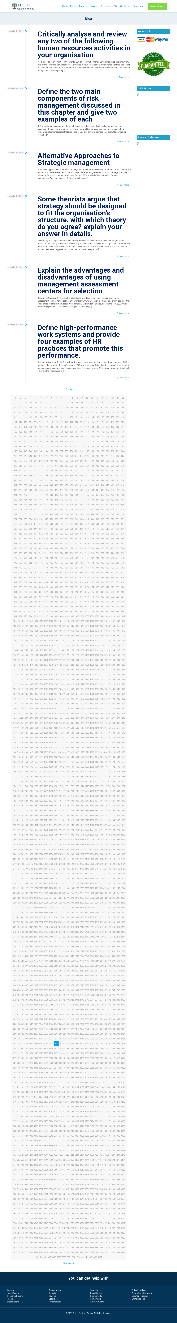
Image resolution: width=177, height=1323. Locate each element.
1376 (71, 699)
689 (46, 548)
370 (102, 475)
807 (87, 572)
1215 (36, 665)
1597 (77, 747)
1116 (92, 640)
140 (51, 427)
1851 (25, 805)
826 (71, 577)
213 (87, 441)
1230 (112, 665)
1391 (36, 703)
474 (71, 500)
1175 (56, 655)
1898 (41, 815)
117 (46, 422)
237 (97, 446)
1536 (102, 733)
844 (51, 582)
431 (76, 490)
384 (61, 480)
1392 (41, 703)
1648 (112, 757)
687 (35, 548)
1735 (107, 776)
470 (51, 500)
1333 (77, 689)
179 (25, 436)
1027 (87, 621)
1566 (30, 742)
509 (25, 509)
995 (35, 616)
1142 (112, 645)
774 (30, 568)
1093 (87, 636)
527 (117, 509)
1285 (56, 679)
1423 (87, 708)
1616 (61, 752)
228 (51, 446)
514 (51, 509)
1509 (77, 728)
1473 (117, 718)
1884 (82, 810)
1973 (87, 830)
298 (71, 461)
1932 (102, 820)
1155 (66, 650)
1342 (123, 689)
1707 (77, 771)
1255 (15, 674)
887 (46, 592)
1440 (61, 713)
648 (61, 538)
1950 (82, 825)
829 (87, 577)
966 (112, 606)
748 (122, 558)
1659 (56, 762)
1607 (15, 752)
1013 (15, 621)
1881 (66, 810)
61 (97, 407)
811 (107, 572)
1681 (56, 767)
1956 (112, 825)
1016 (30, 621)
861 (25, 587)
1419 (66, 708)
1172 (41, 655)
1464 (71, 718)
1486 (71, 723)
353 (15, 475)
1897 (36, 815)
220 (122, 441)
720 (92, 553)
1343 (15, 694)
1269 (87, 674)
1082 (30, 636)
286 (122, 456)
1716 (123, 771)
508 (20, 509)
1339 (107, 689)
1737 (117, 776)
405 (56, 485)
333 (25, 470)
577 (35, 524)
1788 (41, 791)
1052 (102, 626)
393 (107, 480)
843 (46, 582)
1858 (61, 805)
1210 (123, 660)
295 (56, 461)
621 (35, 534)
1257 (25, 674)
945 (117, 602)
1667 (97, 762)
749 (15, 563)
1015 (25, 621)
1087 (56, 636)
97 (56, 417)
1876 (41, 810)
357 (35, 475)
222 (20, 446)
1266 (71, 674)
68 (20, 412)
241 (117, 446)
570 (112, 519)
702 (112, 548)
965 (107, 606)
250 (51, 451)
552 (20, 519)
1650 (123, 757)
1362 (112, 694)
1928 (82, 820)
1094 (92, 636)
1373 (56, 699)
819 (35, 577)
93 (36, 417)
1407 (117, 703)
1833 (46, 801)
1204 (92, 660)
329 (117, 466)
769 (117, 563)
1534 (92, 733)
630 (82, 534)
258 (92, 451)
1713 (107, 771)
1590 (41, 747)
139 (46, 427)
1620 (82, 752)
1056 (123, 626)
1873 (25, 810)
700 (102, 548)
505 (117, 504)
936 (71, 602)
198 (122, 436)
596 (20, 529)
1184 (102, 655)
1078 (123, 631)
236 (92, 446)
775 (35, 568)
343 (76, 470)
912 (61, 597)
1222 (71, 665)
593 (117, 524)
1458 (41, 718)
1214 (30, 665)
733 (46, 558)
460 (112, 495)
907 (35, 597)
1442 (71, 713)
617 (15, 534)
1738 (123, 776)
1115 (87, 640)
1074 (102, 631)
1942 (41, 825)
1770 (61, 786)
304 (102, 461)
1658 (51, 762)
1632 (30, 757)
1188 (123, 655)
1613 (46, 752)
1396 (61, 703)
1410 (20, 708)
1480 (41, 723)
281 (97, 456)
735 (56, 558)
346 (92, 470)
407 (66, 485)
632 (92, 534)
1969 (66, 830)
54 (61, 407)
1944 (51, 825)
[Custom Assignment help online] (23, 6)
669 (56, 543)
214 (92, 441)
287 (15, 461)
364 (71, 475)
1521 (25, 733)
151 (107, 427)
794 (20, 572)
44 (123, 402)
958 (71, 606)
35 (77, 402)
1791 (56, 791)
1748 (61, 781)
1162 (102, 650)
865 (46, 587)
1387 (15, 703)
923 (117, 597)
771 (15, 568)
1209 (117, 660)
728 (20, 558)
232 (71, 446)
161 (46, 432)
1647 (107, 757)
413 (97, 485)
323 (87, 466)
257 (87, 451)
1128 (41, 645)
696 (82, 548)
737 (66, 558)
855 (107, 582)
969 (15, 611)
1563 (15, 742)
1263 (56, 674)
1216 (41, 665)
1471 (107, 718)
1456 (30, 718)
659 (117, 538)
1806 (20, 796)
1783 (15, 791)
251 (56, 451)
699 (97, 548)
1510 (82, 728)
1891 (117, 810)
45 (15, 407)
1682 (61, 767)
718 (82, 553)
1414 (41, 708)
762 (82, 563)
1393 (46, 703)
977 (56, 611)
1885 (87, 810)
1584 (123, 742)
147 (87, 427)
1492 (102, 723)
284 (112, 456)
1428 (112, 708)
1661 (66, 762)
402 (41, 485)
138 (41, 427)
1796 (82, 791)
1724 (51, 776)
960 (82, 606)
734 (51, 558)
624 (51, 534)
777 (46, 568)
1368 (30, 699)
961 (87, 606)
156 (20, 432)
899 (107, 592)
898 (102, 592)
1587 (25, 747)
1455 (25, 718)
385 (66, 480)
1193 (36, 660)
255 (76, 451)
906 (30, 597)
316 (51, 466)
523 (97, 509)
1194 (41, 660)
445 (35, 495)
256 (82, 451)
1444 (82, 713)
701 (107, 548)
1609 (25, 752)
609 (87, 529)
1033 (117, 621)
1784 (20, 791)
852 (92, 582)
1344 (20, 694)
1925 (66, 820)
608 (82, 529)
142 (61, 427)
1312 (82, 684)
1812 (51, 796)
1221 (66, 665)
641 (25, 538)
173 (107, 432)
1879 (56, 810)
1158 (82, 650)
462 (122, 495)
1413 (36, 708)
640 (20, 538)
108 (112, 417)
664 (30, 543)
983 (87, 611)
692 (61, 548)
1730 (82, 776)
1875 (36, 810)
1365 (15, 699)
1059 (25, 631)
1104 (30, 640)
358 (41, 475)
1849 (15, 805)
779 (56, 568)
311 (25, 466)
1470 (102, 718)
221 (15, 446)
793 (15, 572)
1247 (87, 670)
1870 (123, 805)
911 (56, 597)
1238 (41, 670)
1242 (61, 670)
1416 (51, 708)
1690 (102, 767)
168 (82, 432)
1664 (82, 762)
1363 (117, 694)
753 (35, 563)
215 (97, 441)
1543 (25, 737)
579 (46, 524)
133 (15, 427)
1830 (30, 801)
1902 (61, 815)
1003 (77, 616)
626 (61, 534)
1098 (112, 636)
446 (41, 495)
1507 (66, 728)
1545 (36, 737)
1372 (51, 699)
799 (46, 572)
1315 (97, 684)
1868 (112, 805)
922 (112, 597)
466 (30, 500)
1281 (36, 679)
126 (92, 422)
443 (25, 495)
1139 (97, 645)
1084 (41, 636)
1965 (46, 830)
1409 (15, 708)
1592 (51, 747)
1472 (112, 718)
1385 (117, 699)
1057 (15, 631)
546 (102, 514)
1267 (77, 674)
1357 (87, 694)
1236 (30, 670)
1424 (92, 708)
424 (41, 490)
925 (15, 602)
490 (41, 504)
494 (61, 504)
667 (46, 543)
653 (87, 538)
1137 (87, 645)
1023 (66, 621)
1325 (36, 689)
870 (71, 587)
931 (46, 602)
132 (122, 422)
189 (76, 436)
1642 (82, 757)
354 (20, 475)
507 (15, 509)
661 (15, 543)
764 (92, 563)
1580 (102, 742)
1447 (97, 713)
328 (112, 466)
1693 (117, 767)
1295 (107, 679)
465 (25, 500)
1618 (71, 752)
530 (20, 514)
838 (20, 582)
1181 (87, 655)
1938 (20, 825)
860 (20, 587)
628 (71, 534)
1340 (112, 689)
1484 (61, 723)
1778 (102, 786)
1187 (117, 655)
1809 (36, 796)
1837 (66, 801)
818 (30, 577)
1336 (92, 689)
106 (102, 417)
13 (77, 398)
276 (71, 456)
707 (25, 553)
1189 (15, 660)
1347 (36, 694)
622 (41, 534)
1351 (56, 694)
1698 (30, 771)
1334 (82, 689)
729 (25, 558)
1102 (20, 640)
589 (97, 524)
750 (20, 563)
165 (66, 432)
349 (107, 470)
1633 (36, 757)
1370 (41, 699)
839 (25, 582)
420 (20, 490)
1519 (15, 733)
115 (35, 422)
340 (61, 470)
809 (97, 572)
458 (102, 495)
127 (97, 422)
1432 (20, 713)
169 (87, 432)
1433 (25, 713)
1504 (51, 728)
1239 (46, 670)
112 (20, 422)
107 (107, 417)
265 (15, 456)
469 (46, 500)
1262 (51, 674)
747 (117, 558)
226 (41, 446)
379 (35, 480)
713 (56, 553)
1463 (66, 718)
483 (117, 500)
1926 (71, 820)
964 (102, 606)
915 (76, 597)
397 (15, 485)
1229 (107, 665)
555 (35, 519)
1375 (66, 699)
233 (76, 446)
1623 (97, 752)
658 (112, 538)
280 (92, 456)
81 (87, 412)
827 (76, 577)
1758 (112, 781)
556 (41, 519)
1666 (92, 762)
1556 (92, 737)
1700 (41, 771)
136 (30, 427)
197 (117, 436)
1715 (117, 771)
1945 (56, 825)
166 (71, 432)
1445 (87, 713)
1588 (30, 747)
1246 (82, 670)
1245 (77, 670)
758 (61, 563)
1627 (117, 752)
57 (77, 407)
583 (66, 524)
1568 (41, 742)
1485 (66, 723)
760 (71, 563)
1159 (87, 650)
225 (35, 446)
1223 (77, 665)
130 (112, 422)
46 (20, 407)
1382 (102, 699)
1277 (15, 679)
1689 (97, 767)
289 (25, 461)
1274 (112, 674)
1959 (15, 830)
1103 (25, 640)
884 (30, 592)
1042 (51, 626)
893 (76, 592)
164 (61, 432)
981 (76, 611)
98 (61, 417)
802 (61, 572)
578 (41, 524)
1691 (107, 767)
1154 (61, 650)
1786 (30, 791)
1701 (46, 771)
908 (41, 597)
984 (92, 611)
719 (87, 553)
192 (92, 436)
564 (82, 519)
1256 (20, 674)
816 (20, 577)
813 (117, 572)
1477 (25, 723)
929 (35, 602)
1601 (97, 747)
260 (102, 451)
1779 (107, 786)
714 (61, 553)
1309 (66, 684)
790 (112, 568)
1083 (36, 636)
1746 (51, 781)
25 (25, 402)
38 (92, 402)
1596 (71, 747)
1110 (61, 640)
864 (41, 587)
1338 (102, 689)
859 (15, 587)
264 (122, 451)
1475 (15, 723)
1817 (77, 796)
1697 (25, 771)
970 (20, 611)
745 (107, 558)
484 (122, 500)
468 (41, 500)
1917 (25, 820)
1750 (71, 781)
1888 (102, 810)
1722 (41, 776)
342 (71, 470)
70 (31, 412)
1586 (20, 747)
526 (112, 509)
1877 (46, 810)
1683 (66, 767)
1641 (77, 757)
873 (87, 587)
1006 (92, 616)
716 (71, 553)
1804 (123, 791)
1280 (30, 679)
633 (97, 534)
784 (82, 568)
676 (92, 543)
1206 (102, 660)
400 (30, 485)
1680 (51, 767)
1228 (102, 665)
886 (41, 592)
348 (102, 470)
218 (112, 441)
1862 (82, 805)
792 (122, 568)
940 (92, 602)
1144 (123, 645)
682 (122, 543)
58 (82, 407)
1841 (87, 801)
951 (35, 606)
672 (71, 543)
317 (56, 466)
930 (41, 602)
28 (41, 402)
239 (107, 446)
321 (76, 466)
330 (122, 466)
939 (87, 602)
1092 (82, 636)
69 (25, 412)
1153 (56, 650)
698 (92, 548)
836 (122, 577)
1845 (107, 801)
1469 (97, 718)
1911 (107, 815)
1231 (117, 665)
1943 (46, 825)
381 (46, 480)
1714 (112, 771)
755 (46, 563)
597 (25, 529)
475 (76, 500)
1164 (112, 650)
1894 (20, 815)
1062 (41, 631)
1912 (112, 815)
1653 (25, 762)
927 (25, 602)
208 (61, 441)
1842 (92, 801)
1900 (51, 815)
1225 (87, 665)
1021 (56, 621)
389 (87, 480)
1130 (51, 645)
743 (97, 558)
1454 (20, 718)
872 (82, 587)
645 (46, 538)
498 (82, 504)
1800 (102, 791)
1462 (61, 718)
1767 (46, 786)
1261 (46, 674)
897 (97, 592)
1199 (66, 660)
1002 (71, 616)
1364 (123, 694)
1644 (92, 757)
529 (15, 514)
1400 (82, 703)
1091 (77, 636)
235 (87, 446)
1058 (20, 631)
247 (35, 451)
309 (15, 466)
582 (61, 524)
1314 (92, 684)
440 (122, 490)
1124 (20, 645)
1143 (117, 645)
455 (87, 495)
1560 (112, 737)
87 (118, 412)
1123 (15, 645)
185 (56, 436)
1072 (92, 631)
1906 (82, 815)
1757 (107, 781)
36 (82, 402)
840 (30, 582)
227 (46, 446)
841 (35, 582)
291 (35, 461)
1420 (71, 708)
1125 (25, 645)
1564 (20, 742)
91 (25, 417)
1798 (92, 791)
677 (97, 543)
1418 (61, 708)
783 (76, 568)
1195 (46, 660)
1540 (123, 733)
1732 (92, 776)
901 (117, 592)
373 (117, 475)
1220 (61, 665)
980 (71, 611)
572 (122, 519)
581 (56, 524)
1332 (71, 689)
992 (20, 616)
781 (66, 568)
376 (20, 480)
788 (102, 568)
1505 (56, 728)
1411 (25, 708)
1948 (71, 825)
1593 (56, 747)
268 (30, 456)
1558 (102, 737)
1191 (25, 660)
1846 (112, 801)
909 (46, 597)
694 (71, 548)
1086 (51, 636)
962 (92, 606)
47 (25, 407)
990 (122, 611)
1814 (61, 796)
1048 (82, 626)
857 (117, 582)
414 (102, 485)
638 (122, 534)
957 (66, 606)
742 (92, 558)
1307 (56, 684)
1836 (61, 801)
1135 (77, 645)
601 (46, 529)
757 (56, 563)
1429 (117, 708)
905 (25, 597)
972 (30, 611)
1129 (46, 645)
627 (66, 534)
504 (112, 504)
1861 (77, 805)
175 (117, 432)
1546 (41, 737)
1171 (36, 655)
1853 (36, 805)
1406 (112, 703)
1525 (46, 733)
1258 (30, 674)
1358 (92, 694)
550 (122, 514)
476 (82, 500)
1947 (66, 825)
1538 (112, 733)
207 (56, 441)
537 (56, 514)
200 (20, 441)
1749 (66, 781)
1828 (20, 801)
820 (41, 577)
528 (122, 509)
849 (76, 582)
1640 (71, 757)
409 (76, 485)
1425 (97, 708)
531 (25, 514)
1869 (117, 805)
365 (76, 475)
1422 (82, 708)
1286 (61, 679)
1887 (97, 810)
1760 (123, 781)
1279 (25, 679)
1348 (41, 694)
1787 (36, 791)
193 (97, 436)
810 (102, 572)
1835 (56, 801)
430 (71, 490)
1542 (20, 737)
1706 (71, 771)
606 (71, 529)
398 (20, 485)
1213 (25, 665)
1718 (20, 776)
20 (112, 398)
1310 (71, 684)
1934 (112, 820)
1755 (97, 781)
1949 (77, 825)
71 (36, 412)
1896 (30, 815)
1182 (92, 655)
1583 (117, 742)
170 (92, 432)
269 (35, 456)
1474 (123, 718)
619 (25, 534)
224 (30, 446)
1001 (66, 616)
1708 (82, 771)
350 (112, 470)
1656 (41, 762)
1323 (25, 689)
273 (56, 456)
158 (30, 432)
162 (51, 432)
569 (107, 519)
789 (107, 568)
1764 (30, 786)
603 (56, 529)
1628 (123, 752)
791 (117, 568)
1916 (20, 820)
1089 (66, 636)
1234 (20, 670)
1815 (66, 796)
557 (46, 519)
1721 (36, 776)
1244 (71, 670)
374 (122, 475)
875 (97, 587)
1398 (71, 703)
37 (87, 402)
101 (76, 417)
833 (107, 577)
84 (102, 412)
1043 (56, 626)
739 (76, 558)
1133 (66, 645)
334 (30, 470)
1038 (30, 626)
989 (117, 611)
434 (92, 490)
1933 (107, 820)
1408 (123, 703)
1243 (66, 670)
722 (102, 553)
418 (122, 485)
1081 (25, 636)
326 (102, 466)
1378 (82, 699)
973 (35, 611)
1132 (61, 645)
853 (97, 582)
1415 (46, 708)
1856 (51, 805)
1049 (87, 626)
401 (35, 485)
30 (51, 402)
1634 (41, 757)
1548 (51, 737)
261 (107, 451)
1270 (92, 674)
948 (20, 606)
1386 (123, 699)
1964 (41, 830)
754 (41, 563)
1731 (87, 776)
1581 (107, 742)
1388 (20, 703)
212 (82, 441)
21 (118, 398)
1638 (61, 757)
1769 (56, 786)
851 (87, 582)
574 (20, 524)
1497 (15, 728)
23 (15, 402)
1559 (107, 737)
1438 (51, 713)
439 (117, 490)
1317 (107, 684)
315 (46, 466)
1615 (56, 752)
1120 (112, 640)
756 (51, 563)
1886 (92, 810)
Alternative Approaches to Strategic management (78, 159)
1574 (71, 742)
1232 (123, 665)
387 (76, 480)
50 (41, 407)
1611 (36, 752)
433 (87, 490)
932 (51, 602)
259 (97, 451)
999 (56, 616)
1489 (87, 723)
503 (107, 504)
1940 (30, 825)
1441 (66, 713)
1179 (77, 655)
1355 (77, 694)
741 (87, 558)
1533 (87, 733)
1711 (97, 771)
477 (87, 500)
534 (41, 514)
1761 (15, 786)
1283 (46, 679)
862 (30, 587)
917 (87, 597)
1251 (107, 670)
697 (87, 548)
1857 (56, 805)
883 (25, 592)
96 (51, 417)
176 (122, 432)
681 (117, 543)
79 (77, 412)
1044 (61, 626)
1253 (117, 670)
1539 (117, 733)
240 (112, 446)
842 (41, 582)
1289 (77, 679)
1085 (46, 636)
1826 (123, 796)
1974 (92, 830)
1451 (117, 713)
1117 (97, 640)
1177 (66, 655)
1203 (87, 660)
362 (61, 475)
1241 (56, 670)
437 (107, 490)
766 (102, 563)
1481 (46, 723)
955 (56, 606)
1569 (46, 742)
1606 (123, 747)
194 (102, 436)
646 (51, 538)
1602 (102, 747)
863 (35, 587)
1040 (41, 626)
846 (61, 582)
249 (46, 451)
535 (46, 514)
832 (102, 577)
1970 (71, 830)
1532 (82, 733)
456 (92, 495)
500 (92, 504)
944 (112, 602)
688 (41, 548)
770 (122, 563)
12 (72, 398)
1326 (41, 689)
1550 (61, 737)
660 (122, 538)
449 (56, 495)
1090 (71, 636)
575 (25, 524)
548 (112, 514)
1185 (107, 655)
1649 (117, 757)
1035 (15, 626)
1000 (61, 616)
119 (56, 422)
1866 (102, 805)
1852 (30, 805)
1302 (30, 684)
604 (61, 529)
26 (31, 402)
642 (30, 538)
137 (35, 427)
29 (46, 402)
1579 (97, 742)
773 (25, 568)
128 (102, 422)
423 (35, 490)
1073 (97, 631)
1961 (25, 830)
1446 (92, 713)
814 (122, 572)
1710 (92, 771)
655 (97, 538)
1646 (102, 757)
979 (66, 611)
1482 (51, 723)
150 (102, 427)
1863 (87, 805)
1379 (87, 699)
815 (15, 577)
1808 (30, 796)
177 (15, 436)
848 (71, 582)
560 (61, 519)
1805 (15, 796)
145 (76, 427)
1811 (46, 796)
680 (112, 543)
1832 (41, 801)
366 (82, 475)
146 (82, 427)
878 (112, 587)
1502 (41, 728)
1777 (97, 786)
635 (107, 534)
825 (66, 577)
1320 (123, 684)
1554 (82, 737)
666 (41, 543)
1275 (117, 674)
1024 (71, 621)
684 (20, 548)
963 (97, 606)
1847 (117, 801)
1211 (15, 665)
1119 (107, 640)
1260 (41, 674)
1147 (25, 650)
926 (20, 602)
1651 (15, 762)
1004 (82, 616)
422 (30, 490)
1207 (107, 660)
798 (41, 572)
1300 (20, 684)
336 (41, 470)
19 (107, 398)
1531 (77, 733)
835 (117, 577)
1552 (71, 737)
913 (66, 597)
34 (72, 402)
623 (46, 534)
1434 (30, 713)
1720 (30, 776)
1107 (46, 640)
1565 (25, 742)
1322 (20, 689)
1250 (102, 670)
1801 (107, 791)
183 (46, 436)
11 (66, 398)
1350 (51, 694)
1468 (92, 718)
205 (46, 441)
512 (41, 509)
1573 (66, 742)
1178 (71, 655)
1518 (123, 728)
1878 (51, 810)
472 (61, 500)
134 (20, 427)
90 (20, 417)
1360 (102, 694)
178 (20, 436)
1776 (92, 786)
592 (112, 524)
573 (15, 524)
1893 (15, 815)
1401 (87, 703)
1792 (61, 791)
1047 (77, 626)
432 (82, 490)
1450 (112, 713)
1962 (30, 830)
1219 (56, 665)
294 (51, 461)
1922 (51, 820)
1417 (56, 708)
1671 (117, 762)
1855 (46, 805)
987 (107, 611)
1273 (107, 674)
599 (35, 529)
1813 (56, 796)
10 (61, 398)
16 (92, 398)
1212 (20, 665)
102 (82, 417)
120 (61, 422)
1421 (77, 708)
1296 (112, 679)
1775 (87, 786)
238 (102, 446)
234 (82, 446)
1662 (71, 762)
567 (97, 519)
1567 (36, 742)
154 (122, 427)
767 (107, 563)
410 (82, 485)
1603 (107, 747)
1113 (77, 640)
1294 (102, 679)
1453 (15, 718)
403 (46, 485)
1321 (15, 689)
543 (87, 514)
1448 (102, 713)
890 (61, 592)
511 (35, 509)
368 (92, 475)
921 (107, 597)
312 (30, 466)
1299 (15, 684)
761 (76, 563)
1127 (36, 645)
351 (117, 470)
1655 (36, 762)
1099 (117, 636)
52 (51, 407)
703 (117, 548)
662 (20, 543)
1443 (77, 713)
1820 (92, 796)
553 (25, 519)
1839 (77, 801)
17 (97, 398)
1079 (15, 636)
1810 (41, 796)
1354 (71, 694)
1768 (51, 786)
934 (61, 602)
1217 (46, 665)
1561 (117, 737)
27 (36, 402)
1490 (92, 723)
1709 (87, 771)
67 (15, 412)
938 (82, 602)
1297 (117, 679)
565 (87, 519)
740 (82, 558)
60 (92, 407)
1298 (123, 679)
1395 (56, 703)
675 (87, 543)
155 (15, 432)
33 (66, 402)
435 (97, 490)
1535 (97, 733)
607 (76, 529)
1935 (117, 820)
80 (82, 412)
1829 (25, 801)
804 (71, 572)
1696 (20, 771)
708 (30, 553)
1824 (112, 796)
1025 (77, 621)
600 (41, 529)
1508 (71, 728)
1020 (51, 621)
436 (102, 490)
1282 (41, 679)
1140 (102, 645)
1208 (112, 660)
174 (112, 432)
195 (107, 436)
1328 (51, 689)
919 (97, 597)
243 (15, 451)
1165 (117, 650)
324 (92, 466)
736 (61, 558)
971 (25, 611)
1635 (46, 757)
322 (82, 466)
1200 (71, 660)
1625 (107, 752)
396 (122, 480)
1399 (77, 703)
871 (76, 587)
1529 (66, 733)
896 (92, 592)
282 (102, 456)
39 (97, 402)
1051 (97, 626)
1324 (30, 689)
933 (56, 602)
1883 (77, 810)
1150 (41, 650)
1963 (36, 830)
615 (117, 529)
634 (102, 534)
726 (122, 553)
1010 (112, 616)
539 (66, 514)
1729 (77, 776)
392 (102, 480)
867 (56, 587)
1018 (41, 621)
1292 (92, 679)
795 (25, 572)
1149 (36, 650)
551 (15, 519)
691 (56, 548)
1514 (102, 728)
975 (46, 611)
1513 (97, 728)
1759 (117, 781)
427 (56, 490)
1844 (102, 801)
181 (35, 436)
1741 (25, 781)
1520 (20, 733)
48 (31, 407)
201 (25, 441)
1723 (46, 776)
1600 (92, 747)
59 (87, 407)
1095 (97, 636)
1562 (123, 737)
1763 (25, 786)
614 (112, 529)
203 (35, 441)
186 (61, 436)
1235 (25, 670)
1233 (15, 670)
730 (30, 558)
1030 (102, 621)
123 (76, 422)
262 (112, 451)
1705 (66, 771)
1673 (15, 767)
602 (51, 529)
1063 (46, 631)
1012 (123, 616)
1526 (51, 733)
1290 (82, 679)
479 (97, 500)
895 (87, 592)
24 (20, 402)
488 (30, 504)
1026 (82, 621)
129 (107, 422)
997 (46, 616)
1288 (71, 679)
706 (20, 553)
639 (15, 538)
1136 (82, 645)
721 (97, 553)
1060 (30, 631)
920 (102, 597)
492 (51, 504)
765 (97, 563)
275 (66, 456)
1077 (117, 631)
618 (20, 534)
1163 (107, 650)
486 (20, 504)
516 (61, 509)
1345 (25, 694)
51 (46, 407)
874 (92, 587)
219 (117, 441)
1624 (102, 752)
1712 (102, 771)
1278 (20, 679)
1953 (97, 825)
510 (30, 509)
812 (112, 572)
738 (71, 558)
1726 (61, 776)
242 (122, 446)
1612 (41, 752)
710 (41, 553)
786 (92, 568)
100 (71, 417)
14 (82, 398)
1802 (112, 791)
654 (92, 538)
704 (122, 548)
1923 (56, 820)
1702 (51, 771)
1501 (36, 728)
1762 (20, 786)
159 (35, 432)
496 (71, 504)
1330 (61, 689)
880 (122, 587)
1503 (46, 728)
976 (51, 611)
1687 (87, 767)
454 (82, 495)
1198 (61, 660)
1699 (36, 771)
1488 (82, 723)
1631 (25, 757)
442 (20, 495)
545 (97, 514)
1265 (66, 674)
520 (82, 509)
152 (112, 427)
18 (102, 398)
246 (30, 451)
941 (97, 602)
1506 (61, 728)
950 (30, 606)
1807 (25, 796)
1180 (82, 655)
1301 (25, 684)
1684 (71, 767)
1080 (20, 636)
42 (112, 402)
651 (76, 538)
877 (107, 587)
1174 (51, 655)
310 (20, 466)
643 (35, 538)
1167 (15, 655)
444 (30, 495)
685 (25, 548)
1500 (30, 728)
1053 (107, 626)
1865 (97, 805)
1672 (123, 762)
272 (51, 456)
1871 (15, 810)
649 (66, 538)
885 (35, 592)
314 (41, 466)
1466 (82, 718)
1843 (97, 801)
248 (41, 451)
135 (25, 427)
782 (71, 568)
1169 (25, 655)
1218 (51, 665)
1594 (61, 747)
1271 (97, 674)
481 (107, 500)
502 (102, 504)
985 (97, 611)
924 (122, 597)
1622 (92, 752)
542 (82, 514)
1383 (107, 699)
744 (102, 558)
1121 (117, 640)
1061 (36, 631)
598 (30, 529)
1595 (66, 747)
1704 (61, 771)
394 (112, 480)
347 (97, 470)
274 (61, 456)
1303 (36, 684)
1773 (77, 786)
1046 (71, 626)
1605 (117, 747)
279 (87, 456)
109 (117, 417)
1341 (117, 689)
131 (117, 422)
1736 (112, 776)
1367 (25, 699)
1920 (41, 820)
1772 (71, 786)
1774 (82, 786)
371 (107, 475)
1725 (56, 776)
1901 (56, 815)
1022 (61, 621)
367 (87, 475)
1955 (107, 825)
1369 (36, 699)
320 (71, 466)
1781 (117, 786)
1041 (46, 626)
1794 (71, 791)
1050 (92, 626)
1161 (97, 650)
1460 (51, 718)
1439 (56, 713)
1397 (66, 703)
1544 (30, 737)
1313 (87, 684)
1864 (92, 805)
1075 (107, 631)
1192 (30, 660)
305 (107, 461)
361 (56, 475)
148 (92, 427)
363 (66, 475)
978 (61, 611)
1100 (123, 636)
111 (15, 422)
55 (66, 407)
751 (25, 563)
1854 (41, 805)
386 (71, 480)
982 (82, 611)
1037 (25, 626)
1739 (15, 781)
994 (30, 616)
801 (56, 572)
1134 (71, 645)
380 (41, 480)
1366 (20, 699)
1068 (71, 631)
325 (97, 466)
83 (97, 412)
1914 (123, 815)
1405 (107, 703)
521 (87, 509)
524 (102, 509)
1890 (112, 810)
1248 (92, 670)
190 (82, 436)
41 (107, 402)
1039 (36, 626)
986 (102, 611)
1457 (36, 718)
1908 (92, 815)
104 (92, 417)
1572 (61, 742)
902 (122, 592)
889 (56, 592)
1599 (87, 747)
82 (92, 412)
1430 (123, 708)
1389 (25, 703)
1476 (20, 723)
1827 (15, 801)
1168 (20, 655)
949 (25, 606)
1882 (71, 810)
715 (66, 553)
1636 (51, 757)
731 (35, 558)
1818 (82, 796)
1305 (46, 684)
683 (15, 548)
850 (82, 582)
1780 (112, 786)
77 (66, 412)
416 (112, 485)
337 (46, 470)
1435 (36, 713)
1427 (107, 708)
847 (66, 582)
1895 (25, 815)
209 (66, 441)
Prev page (70, 389)
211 (76, 441)
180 (30, 436)
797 (35, 572)
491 (46, 504)
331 (15, 470)
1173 (46, 655)
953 (46, 606)
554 (30, 519)
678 (102, 543)
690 (51, 548)
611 (97, 529)
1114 (82, 640)
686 (30, 548)
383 (56, 480)
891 (66, 592)
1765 (36, 786)
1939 (25, 825)
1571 (56, 742)
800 (51, 572)
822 (51, 577)
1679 (46, 767)
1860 (71, 805)
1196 (51, 660)
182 (41, 436)
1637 (56, 757)
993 (25, 616)
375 (15, 480)
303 (97, 461)
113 (25, 422)
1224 (82, 665)
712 (51, 553)
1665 (87, 762)
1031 (107, 621)
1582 (112, 742)
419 (15, 490)
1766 (41, 786)
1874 (30, 810)
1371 (46, 699)
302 (92, 461)
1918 (30, 820)
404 (51, 485)
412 (92, 485)
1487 (77, 723)
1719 (25, 776)
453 (76, 495)
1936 (123, 820)
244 (20, 451)
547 (107, 514)
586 (82, 524)
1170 (30, 655)
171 (97, 432)
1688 (92, 767)
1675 (25, 767)
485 (15, 504)
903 (15, 597)
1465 (77, 718)
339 (56, 470)
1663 (77, 762)
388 (82, 480)
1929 (87, 820)
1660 (61, 762)
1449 (107, 713)
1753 (87, 781)
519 (76, 509)
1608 (20, 752)
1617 (66, 752)
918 (92, 597)
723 (107, 553)
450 (61, 495)
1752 (82, 781)
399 (25, 485)
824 (61, 577)
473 (66, 500)
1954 (102, 825)
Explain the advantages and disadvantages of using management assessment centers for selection (81, 280)
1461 (56, 718)
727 (15, 558)
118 (51, 422)
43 (118, 402)
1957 (117, 825)
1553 (77, 737)
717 (76, 553)
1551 (66, 737)
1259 (36, 674)
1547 (46, 737)
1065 (56, 631)
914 (71, 597)
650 (71, 538)
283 (107, 456)
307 (117, 461)
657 (107, 538)
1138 (92, 645)
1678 (41, 767)
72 (41, 412)
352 (122, 470)
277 (76, 456)
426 (51, 490)
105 (97, 417)
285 (117, 456)
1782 (123, 786)
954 (51, 606)
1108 (51, 640)
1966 (51, 830)
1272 (102, 674)
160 (41, 432)
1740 (20, 781)
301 (87, 461)
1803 (117, 791)
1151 (46, 650)
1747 (56, 781)
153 (117, 427)
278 (82, 456)
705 (15, 553)
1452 (123, 713)
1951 (87, 825)
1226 (92, 665)
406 (61, 485)
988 (112, 611)
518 (71, 509)
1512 (92, 728)
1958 (123, 825)
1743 (36, 781)
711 (46, 553)
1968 (61, 830)
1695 (15, 771)
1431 (15, 713)
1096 (102, 636)
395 (117, 480)
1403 (97, 703)
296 (61, 461)
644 (41, 538)
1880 (61, 810)
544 (92, 514)
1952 (92, 825)
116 (41, 422)
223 (25, 446)
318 (61, 466)
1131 (56, 645)
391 (97, 480)
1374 (61, 699)
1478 (30, 723)
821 (46, 577)
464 (20, 500)
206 (51, 441)
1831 (36, 801)
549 (117, 514)
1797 (87, 791)
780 (61, 568)
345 (87, 470)
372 (112, 475)
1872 (20, 810)
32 (61, 402)
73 (46, 412)
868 (61, 587)
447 (46, 495)
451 (66, 495)
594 (122, 524)
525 (107, 509)
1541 (15, 737)
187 (66, 436)
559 (56, 519)
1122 (123, 640)
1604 (112, 747)
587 (87, 524)
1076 (112, 631)
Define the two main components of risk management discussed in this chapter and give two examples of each (79, 105)
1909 (97, 815)
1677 (36, 767)
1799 (97, 791)
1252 (112, 670)
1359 (97, 694)
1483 (56, 723)
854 (102, 582)
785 (87, 568)
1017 (36, 621)
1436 (41, 713)
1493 (107, 723)
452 (71, 495)
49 (36, 407)
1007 (97, 616)
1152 (51, 650)
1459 (46, 718)
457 (97, 495)
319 (66, 466)
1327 (46, 689)
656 (102, 538)
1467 (87, 718)
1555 (87, 737)
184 (51, 436)
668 (51, 543)
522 (92, 509)
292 (41, 461)
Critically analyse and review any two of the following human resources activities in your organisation (84, 44)
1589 (36, 747)
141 (56, 427)
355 (25, 475)
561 (66, 519)
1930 (92, 820)
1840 (82, 801)
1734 (102, 776)
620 (30, 534)
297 (66, 461)
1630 (20, 757)
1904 (71, 815)
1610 (30, 752)
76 (61, 412)
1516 (112, 728)
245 (25, 451)
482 (112, 500)
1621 (87, 752)
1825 (117, 796)
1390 (30, 703)
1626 (112, 752)
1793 (66, 791)
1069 (77, 631)
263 (117, 451)
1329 (56, 689)
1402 (92, 703)
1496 (123, 723)
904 (20, 597)
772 (20, 568)
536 (51, 514)
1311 (77, 684)
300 (82, 461)
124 (82, 422)
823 (56, 577)
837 (15, 582)
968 (122, 606)
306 (112, 461)
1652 (20, 762)
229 (56, 446)
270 (41, 456)
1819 (87, 796)
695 (76, 548)
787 (97, 568)
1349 (46, 694)
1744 (41, 781)
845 (56, 582)
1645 (97, 757)
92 (31, 417)
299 (76, 461)
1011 (117, 616)
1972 (82, 830)
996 (41, 616)
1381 (97, 699)
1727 (66, 776)
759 (66, 563)
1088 (61, 636)
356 (30, 475)
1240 (51, 670)
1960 (20, 830)
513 (46, 509)
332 (20, 470)
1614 (51, 752)
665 (35, 543)
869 (66, 587)
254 (71, 451)
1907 (87, 815)
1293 (97, 679)
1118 (102, 640)
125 (87, 422)
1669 (107, 762)
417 (117, 485)
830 (92, 577)
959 (76, 606)
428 (61, 490)
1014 (20, 621)
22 (123, 398)
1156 (71, 650)
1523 (36, 733)
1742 (30, 781)
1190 (20, 660)
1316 (102, 684)
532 (30, 514)
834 (112, 577)
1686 (82, 767)
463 (15, 500)
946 (122, 602)
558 (51, 519)
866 (51, 587)
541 (76, 514)
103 (87, 417)
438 (112, 490)
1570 (51, 742)
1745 (46, 781)
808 (92, 572)
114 (30, 422)
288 (20, 461)
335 (35, 470)
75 (56, 412)
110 (122, 417)
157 (25, 432)
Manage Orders (157, 6)
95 (46, 417)
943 (107, 602)
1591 (46, 747)
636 (112, 534)
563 (76, 519)
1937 (15, 825)
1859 (66, 805)
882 (20, 592)
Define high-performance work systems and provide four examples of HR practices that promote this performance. (80, 341)
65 (118, 407)
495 (66, 504)
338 (51, 470)
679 (107, 543)
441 (15, 495)
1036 (20, 626)
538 (61, 514)
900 (112, 592)
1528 (61, 733)
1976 (102, 830)
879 (117, 587)
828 (82, 577)
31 (56, 402)
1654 (30, 762)
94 (41, 417)
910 (51, 597)
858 (122, 582)
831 (97, 577)
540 (71, 514)
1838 (71, 801)
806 (82, 572)
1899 (46, 815)
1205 (97, 660)
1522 (30, 733)
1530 (71, 733)
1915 (15, 820)
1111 (66, 640)
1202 (82, 660)
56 (72, 407)
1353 (66, 694)
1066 (61, 631)
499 (87, 504)
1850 (20, 805)
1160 (92, 650)
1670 (112, 762)
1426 (102, 708)
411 (87, 485)
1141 (107, 645)
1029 (97, 621)
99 (66, 417)
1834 (51, 801)
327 (107, 466)
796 (30, 572)
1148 (30, 650)
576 (30, 524)
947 (15, 606)
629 (76, 534)
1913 (117, 815)
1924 (61, 820)
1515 (107, 728)
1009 (107, 616)
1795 (77, 791)
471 (56, 500)
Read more (124, 77)
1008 (102, 616)
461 (117, 495)
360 (51, 475)
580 (51, 524)
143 (66, 427)
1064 (51, 631)
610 (92, 529)
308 (122, 461)
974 (41, 611)
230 (61, 446)
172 (102, 432)
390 (92, 480)
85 (107, 412)
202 (30, 441)
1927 (77, 820)
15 (87, 398)
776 (41, 568)
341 (66, 470)
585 (76, 524)
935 (66, 602)
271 (46, 456)
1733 (97, 776)
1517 (117, 728)
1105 (36, 640)
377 (25, 480)
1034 (123, 621)
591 (107, 524)
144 (71, 427)
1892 (123, 810)
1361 (107, 694)
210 (71, 441)
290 (30, 461)
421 (25, 490)
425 (46, 490)
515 (56, 509)
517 (66, 509)
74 (51, 412)
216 (102, 441)
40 (102, 402)
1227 (97, 665)
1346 (30, 694)
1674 (20, 767)
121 (66, 422)
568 (102, 519)
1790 (51, 791)
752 (30, 563)
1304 (41, 684)
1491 (97, 723)
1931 (97, 820)
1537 (107, 733)
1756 (102, 781)
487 (25, 504)
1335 (87, 689)
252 (61, 451)
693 (66, 548)
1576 (82, 742)
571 (117, 519)
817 (25, 577)
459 (107, 495)
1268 (82, 674)
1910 (102, 815)
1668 (102, 762)
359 (46, 475)
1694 (123, 767)
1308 (61, 684)
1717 (15, 776)
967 (117, 606)
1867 (107, 805)
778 (51, 568)
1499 (25, 728)
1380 (92, 699)
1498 (20, 728)
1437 (46, 713)
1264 (61, 674)
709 (35, 553)
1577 (87, 742)
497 (76, 504)
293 (46, 461)
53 (56, 407)
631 (87, 534)
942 (102, 602)
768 (112, 563)
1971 (77, 830)
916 (82, 597)
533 (35, 514)
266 (20, 456)
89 (15, 417)
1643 (87, 757)
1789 (46, 791)
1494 (112, 723)
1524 (41, 733)
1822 (102, 796)
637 (117, 534)
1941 (36, 825)
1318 (112, 684)
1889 (107, 810)
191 (87, 436)
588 (92, 524)
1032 (112, 621)
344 (82, 470)
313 (35, 466)
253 (66, 451)
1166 (123, 650)
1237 (36, 670)
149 (97, 427)
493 (56, 504)
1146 (20, 650)
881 (15, 592)
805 (76, 572)
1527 (56, 733)
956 (61, 606)
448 (51, 495)
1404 (102, 703)
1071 (87, 631)
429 (66, 490)
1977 (107, 830)
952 (41, 606)
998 (51, 616)
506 (122, 504)
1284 (51, 679)
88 (123, 412)
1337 (97, 689)
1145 (15, 650)
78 (72, 412)
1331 (66, 689)
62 (102, 407)
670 (61, 543)
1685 (77, 767)
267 (25, 456)
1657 (46, 762)
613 (107, 529)
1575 (77, 742)
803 (66, 572)
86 (112, 412)
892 (71, 592)
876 (102, 587)
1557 (97, 737)
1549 (56, 737)
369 (97, 475)
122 (71, 422)
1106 (41, 640)
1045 (66, 626)
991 (15, 616)
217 (107, 441)
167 (76, 432)
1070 (82, 631)
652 (82, 538)
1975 (97, 830)
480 (102, 500)
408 (71, 485)
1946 (61, 825)
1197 (56, 660)
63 (107, 407)
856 (112, 582)
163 (56, 432)
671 (66, 543)
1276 (123, 674)
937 (76, 602)
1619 (77, 752)
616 (122, 529)
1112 (71, 640)
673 (76, 543)
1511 (87, 728)
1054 (112, 626)
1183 (97, 655)
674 (82, 543)
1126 (30, 645)
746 (112, 558)
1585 (15, 747)
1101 (15, 640)
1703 (56, 771)
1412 (30, 708)
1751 (77, 781)
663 (25, 543)
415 (107, 485)
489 (35, 504)
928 (30, 602)
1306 (51, 684)
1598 (82, 747)
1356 (82, 694)
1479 (36, 723)
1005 (87, 616)
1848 (123, 801)
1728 (71, 776)
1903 (66, 815)
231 (66, 446)
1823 (107, 796)
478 (92, 500)
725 (117, 553)
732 (41, 558)
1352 (61, 694)
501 (97, 504)
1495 (117, 723)
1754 (92, 781)
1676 (30, 767)
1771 (66, 786)
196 (112, 436)
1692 (112, 767)
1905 (77, 815)
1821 (97, 796)
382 (51, 480)
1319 (117, 684)
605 (66, 529)
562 (71, 519)
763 (87, 563)
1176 (61, 655)
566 (92, 519)
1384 (112, 699)
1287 (66, 679)
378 (30, 480)
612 (102, 529)
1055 (117, 626)
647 (56, 538)
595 (15, 529)
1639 (66, 757)
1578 (92, 742)
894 (82, 592)
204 (41, 441)
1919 (36, 820)
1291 (87, 679)
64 (112, 407)
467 (35, 500)
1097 (107, 636)
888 (51, 592)
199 (15, 441)
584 (71, 524)
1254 (123, 670)
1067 (66, 631)
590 (102, 524)
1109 (56, 640)
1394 (51, 703)
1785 (25, 791)
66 (123, 407)
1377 (77, 699)
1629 (15, 757)
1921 (46, 820)
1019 (46, 621)
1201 (77, 660)
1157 (77, 650)
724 (112, 553)
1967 (56, 830)
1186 (112, 655)
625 (56, 534)
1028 (92, 621)
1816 (71, 796)
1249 (97, 670)
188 (71, 436)
